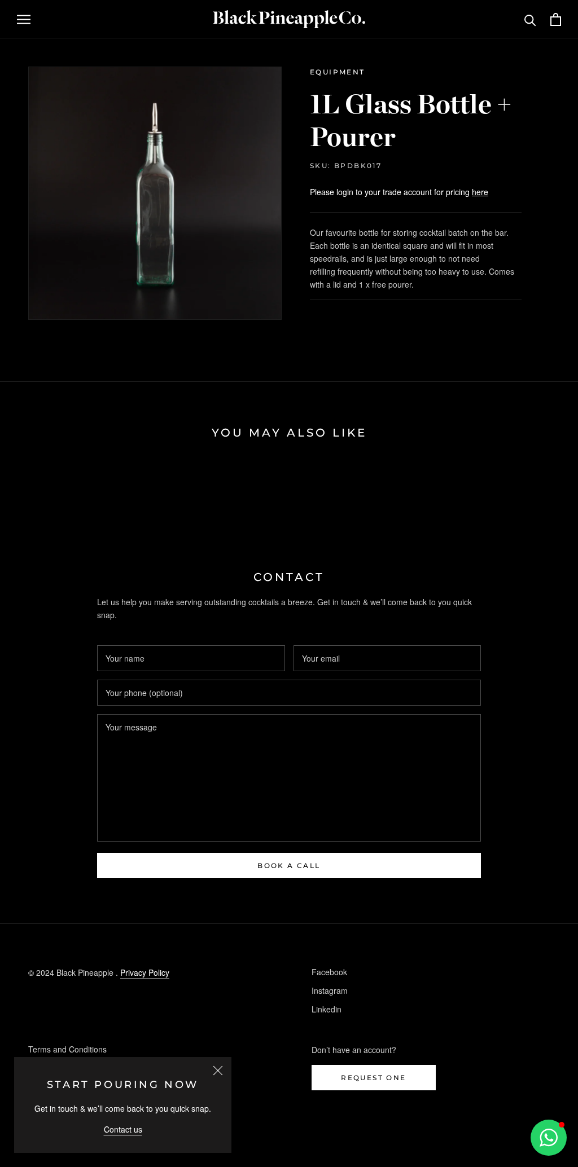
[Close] (218, 1070)
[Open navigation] (23, 19)
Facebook (329, 971)
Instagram (330, 990)
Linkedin (326, 1009)
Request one (373, 1077)
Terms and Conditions (67, 1049)
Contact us (123, 1129)
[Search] (530, 19)
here (480, 191)
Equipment (337, 72)
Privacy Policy (144, 972)
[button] (549, 1138)
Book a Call (288, 865)
